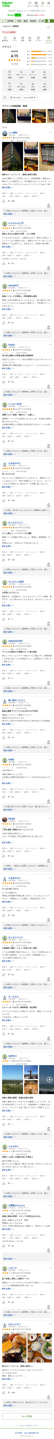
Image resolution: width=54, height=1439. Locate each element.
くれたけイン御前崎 (10, 26)
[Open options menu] (50, 132)
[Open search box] (5, 97)
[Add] (48, 27)
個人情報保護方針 (31, 1433)
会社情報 (18, 1433)
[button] (9, 116)
